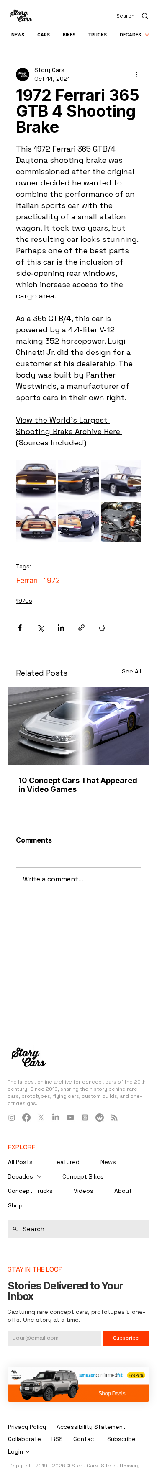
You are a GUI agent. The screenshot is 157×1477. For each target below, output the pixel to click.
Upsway (130, 1465)
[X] (41, 1117)
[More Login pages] (28, 1452)
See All (131, 671)
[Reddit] (99, 1117)
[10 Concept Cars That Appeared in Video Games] (78, 726)
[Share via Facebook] (20, 628)
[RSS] (114, 1117)
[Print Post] (102, 628)
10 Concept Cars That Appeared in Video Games (77, 785)
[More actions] (136, 74)
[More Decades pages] (147, 35)
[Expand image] (36, 480)
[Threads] (85, 1117)
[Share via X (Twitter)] (40, 628)
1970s (24, 600)
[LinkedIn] (55, 1117)
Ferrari (27, 580)
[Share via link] (81, 628)
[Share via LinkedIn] (61, 628)
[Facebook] (26, 1117)
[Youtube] (70, 1117)
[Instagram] (12, 1117)
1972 (52, 580)
